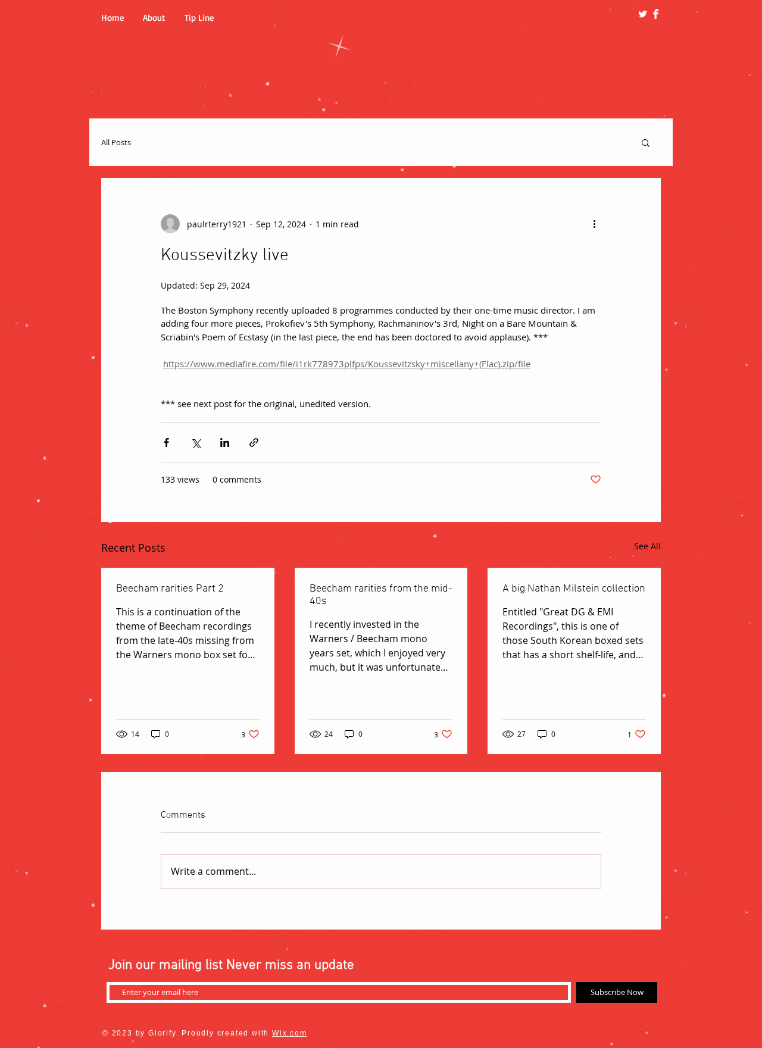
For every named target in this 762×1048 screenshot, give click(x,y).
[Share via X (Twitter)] (195, 442)
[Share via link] (254, 442)
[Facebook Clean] (656, 14)
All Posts (116, 142)
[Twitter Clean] (643, 14)
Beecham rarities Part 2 (170, 589)
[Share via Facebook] (166, 442)
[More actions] (594, 224)
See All (647, 546)
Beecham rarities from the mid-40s (381, 595)
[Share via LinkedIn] (224, 442)
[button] (645, 142)
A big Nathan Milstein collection (573, 589)
